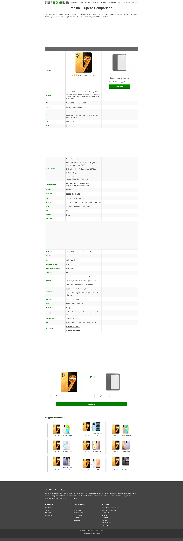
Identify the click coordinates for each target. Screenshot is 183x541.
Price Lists (76, 520)
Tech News (74, 2)
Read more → (72, 498)
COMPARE (119, 86)
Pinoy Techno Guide (57, 490)
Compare (91, 404)
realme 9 (83, 49)
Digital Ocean (95, 533)
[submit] (136, 2)
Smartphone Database (109, 510)
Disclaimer (105, 525)
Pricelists (112, 2)
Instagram (48, 515)
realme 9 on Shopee (73, 331)
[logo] (57, 2)
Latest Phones (85, 2)
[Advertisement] (91, 33)
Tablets (95, 2)
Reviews (103, 2)
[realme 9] (83, 73)
